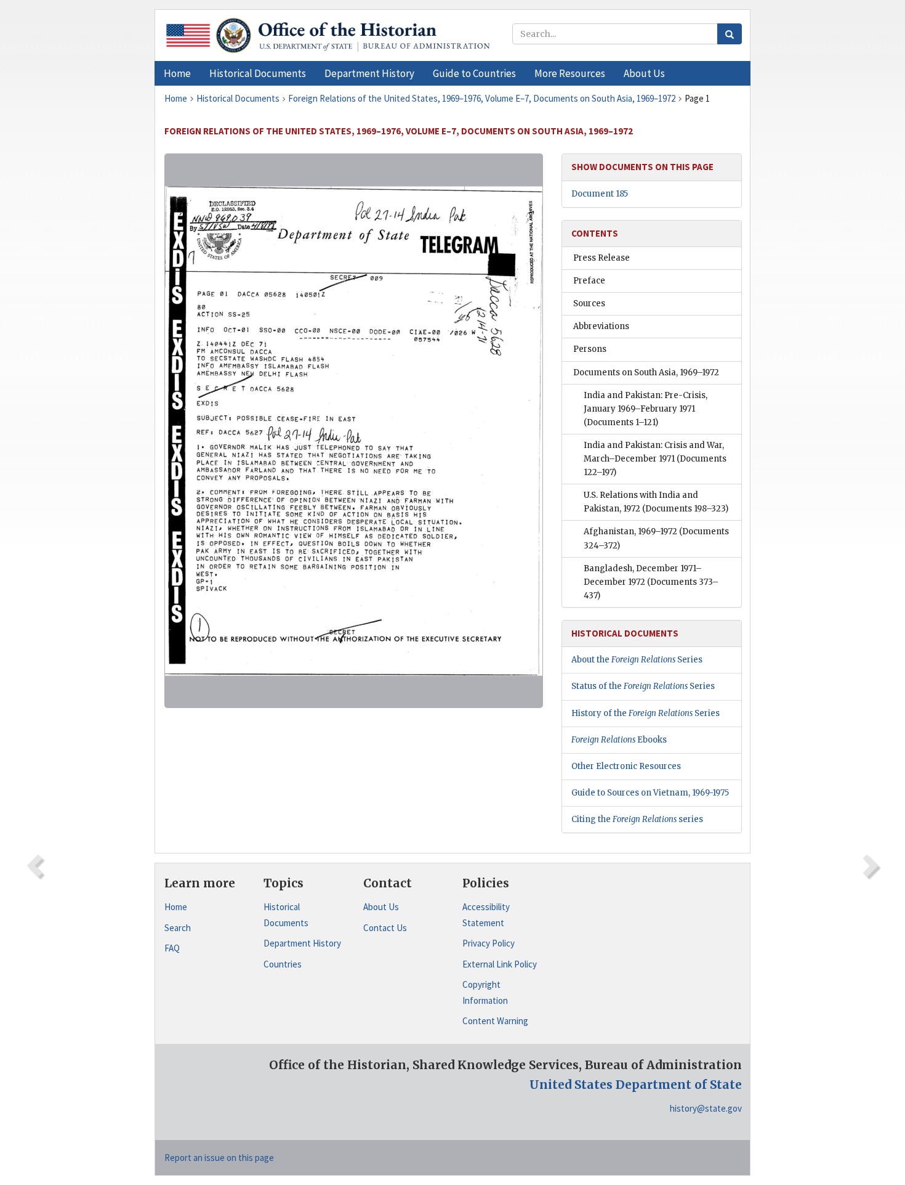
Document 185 (599, 194)
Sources (589, 303)
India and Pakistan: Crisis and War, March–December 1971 (655, 459)
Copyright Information (485, 992)
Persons (589, 349)
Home (175, 907)
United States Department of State (635, 1084)
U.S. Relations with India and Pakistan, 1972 (656, 502)
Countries (282, 964)
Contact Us (385, 928)
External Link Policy (499, 964)
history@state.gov (706, 1108)
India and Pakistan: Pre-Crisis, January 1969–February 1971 (645, 409)
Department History (302, 943)
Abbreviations (601, 326)
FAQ (172, 948)
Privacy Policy (488, 943)
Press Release (601, 258)
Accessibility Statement (486, 915)
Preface (589, 280)
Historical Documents (285, 915)
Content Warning (495, 1021)
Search (177, 928)
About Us (381, 907)
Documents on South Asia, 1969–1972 (646, 372)
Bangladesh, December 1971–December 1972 (651, 582)
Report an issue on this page (219, 1157)
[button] (257, 73)
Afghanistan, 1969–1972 (656, 538)
